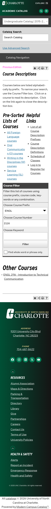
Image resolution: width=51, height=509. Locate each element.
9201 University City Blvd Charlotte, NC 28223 (26, 333)
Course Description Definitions (37, 148)
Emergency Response (24, 470)
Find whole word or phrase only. (25, 252)
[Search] (45, 37)
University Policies (22, 439)
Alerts (14, 460)
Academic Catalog (15, 11)
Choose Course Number (17, 217)
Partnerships (18, 419)
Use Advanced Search (16, 48)
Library (15, 408)
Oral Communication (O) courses (16, 149)
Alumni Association (22, 383)
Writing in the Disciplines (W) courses (16, 162)
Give (13, 413)
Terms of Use (19, 434)
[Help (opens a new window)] (46, 68)
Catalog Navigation (17, 57)
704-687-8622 (25, 349)
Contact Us (17, 429)
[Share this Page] (39, 68)
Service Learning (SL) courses (15, 174)
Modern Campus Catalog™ (32, 506)
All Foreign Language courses (13, 136)
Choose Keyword (13, 230)
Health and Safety (21, 475)
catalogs (11, 498)
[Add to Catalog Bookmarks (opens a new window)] (35, 68)
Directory (16, 403)
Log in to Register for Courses (37, 169)
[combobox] (25, 21)
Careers (15, 424)
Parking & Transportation (20, 396)
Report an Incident (22, 465)
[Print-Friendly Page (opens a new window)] (42, 68)
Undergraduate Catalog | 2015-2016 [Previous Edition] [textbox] (26, 21)
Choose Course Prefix (16, 205)
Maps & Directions (22, 388)
